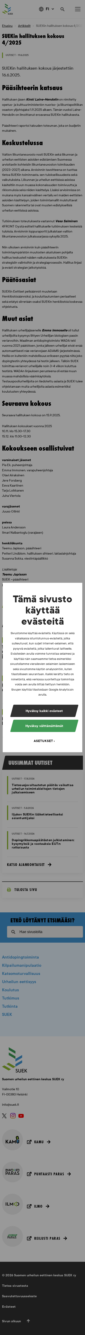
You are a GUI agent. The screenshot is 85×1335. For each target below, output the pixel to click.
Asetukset (43, 741)
